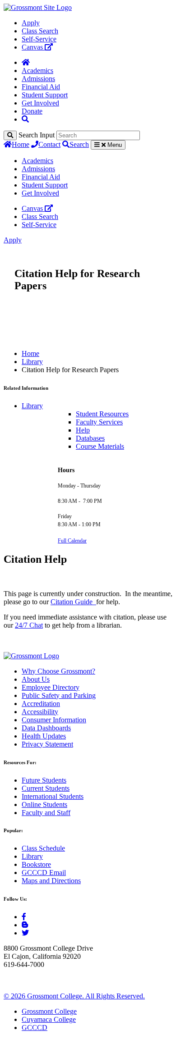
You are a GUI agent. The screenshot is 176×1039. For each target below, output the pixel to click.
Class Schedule (43, 848)
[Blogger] (25, 925)
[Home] (26, 62)
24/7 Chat (29, 625)
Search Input (37, 135)
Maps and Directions (51, 880)
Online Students (44, 804)
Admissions (38, 78)
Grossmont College (49, 1011)
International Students (52, 796)
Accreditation (41, 703)
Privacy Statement (47, 744)
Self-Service (39, 39)
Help (83, 430)
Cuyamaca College (49, 1019)
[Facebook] (24, 917)
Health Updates (44, 736)
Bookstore (36, 864)
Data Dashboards (46, 728)
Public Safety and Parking (59, 695)
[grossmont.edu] (38, 7)
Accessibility (40, 711)
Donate (32, 111)
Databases (90, 438)
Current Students (45, 788)
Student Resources (102, 414)
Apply (31, 23)
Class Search (40, 31)
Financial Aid (41, 87)
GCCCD (34, 1027)
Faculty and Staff (46, 812)
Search (79, 144)
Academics (37, 70)
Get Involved (40, 103)
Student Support (45, 95)
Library (32, 361)
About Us (36, 679)
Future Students (44, 780)
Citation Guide (73, 602)
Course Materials (100, 446)
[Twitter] (25, 933)
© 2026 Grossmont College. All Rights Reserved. (74, 996)
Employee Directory (50, 687)
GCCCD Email (44, 872)
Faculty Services (99, 422)
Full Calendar (72, 541)
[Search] (10, 135)
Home (20, 144)
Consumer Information (54, 720)
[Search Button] (25, 119)
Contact (49, 144)
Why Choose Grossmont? (58, 671)
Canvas (33, 47)
